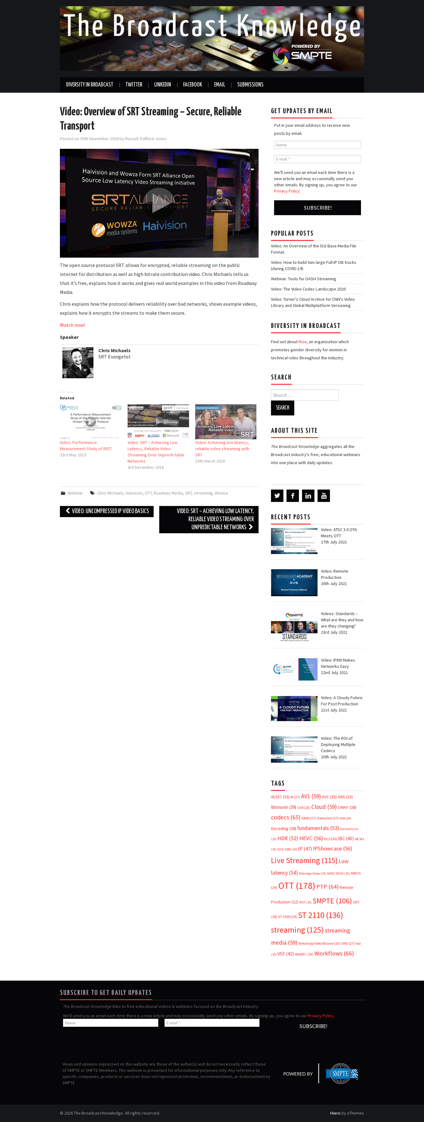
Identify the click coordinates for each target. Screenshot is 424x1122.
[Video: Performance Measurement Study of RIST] (90, 421)
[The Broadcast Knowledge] (212, 38)
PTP (327, 886)
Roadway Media (168, 493)
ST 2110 (320, 915)
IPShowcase (332, 848)
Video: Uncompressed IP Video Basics (110, 511)
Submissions (250, 85)
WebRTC (304, 954)
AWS (345, 797)
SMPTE (332, 901)
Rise (303, 341)
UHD (348, 943)
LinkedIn (162, 85)
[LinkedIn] (308, 496)
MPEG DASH (338, 873)
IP (305, 848)
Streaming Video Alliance (319, 943)
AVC (329, 797)
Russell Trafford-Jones (146, 138)
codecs (285, 817)
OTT (148, 493)
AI (295, 797)
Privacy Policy (287, 191)
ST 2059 (287, 916)
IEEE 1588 (287, 849)
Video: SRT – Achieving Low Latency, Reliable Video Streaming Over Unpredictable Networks (215, 519)
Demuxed (328, 818)
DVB (345, 818)
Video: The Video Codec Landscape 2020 (308, 289)
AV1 (311, 796)
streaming (203, 493)
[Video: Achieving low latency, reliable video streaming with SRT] (226, 421)
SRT (188, 493)
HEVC (311, 838)
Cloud (324, 806)
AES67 (280, 797)
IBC (346, 838)
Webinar (75, 493)
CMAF (347, 807)
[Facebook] (292, 496)
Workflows (334, 953)
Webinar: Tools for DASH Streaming (303, 279)
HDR (287, 838)
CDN (303, 807)
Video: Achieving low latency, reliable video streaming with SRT (222, 449)
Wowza (221, 493)
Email (219, 85)
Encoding (283, 828)
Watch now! (72, 325)
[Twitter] (277, 496)
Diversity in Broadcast (89, 85)
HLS (330, 838)
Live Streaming (304, 860)
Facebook (192, 85)
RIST (305, 902)
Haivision (134, 493)
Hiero (335, 1113)
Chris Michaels (110, 493)
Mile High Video (312, 873)
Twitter (133, 85)
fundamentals (318, 828)
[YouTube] (324, 496)
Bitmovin (283, 807)
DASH (308, 818)
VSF (285, 954)
